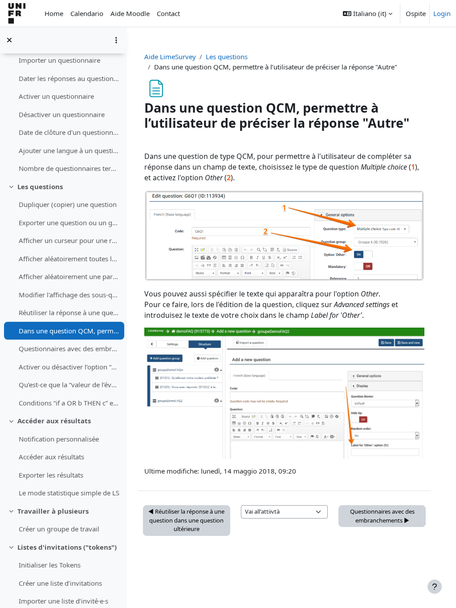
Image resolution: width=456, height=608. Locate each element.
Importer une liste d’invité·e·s (63, 600)
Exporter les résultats (51, 474)
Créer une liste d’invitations (60, 583)
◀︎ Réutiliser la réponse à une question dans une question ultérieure (186, 520)
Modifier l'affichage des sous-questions (69, 294)
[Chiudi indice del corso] (9, 40)
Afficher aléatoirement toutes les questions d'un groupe (69, 258)
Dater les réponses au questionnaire (69, 78)
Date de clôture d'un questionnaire (69, 132)
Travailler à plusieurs (53, 511)
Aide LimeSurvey (170, 56)
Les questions (40, 186)
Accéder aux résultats (54, 420)
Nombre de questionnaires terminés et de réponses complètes (69, 168)
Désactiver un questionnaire (62, 114)
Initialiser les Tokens (50, 564)
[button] (367, 13)
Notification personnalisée (59, 438)
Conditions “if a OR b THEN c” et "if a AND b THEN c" (69, 402)
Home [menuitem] (54, 13)
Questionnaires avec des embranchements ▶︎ (382, 515)
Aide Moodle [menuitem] (130, 13)
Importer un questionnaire (59, 60)
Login (442, 13)
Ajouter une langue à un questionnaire (69, 150)
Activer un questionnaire (56, 96)
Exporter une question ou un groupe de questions (69, 222)
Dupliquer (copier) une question (68, 204)
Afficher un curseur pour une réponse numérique (69, 240)
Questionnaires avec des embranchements (69, 348)
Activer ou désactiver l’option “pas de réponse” (69, 366)
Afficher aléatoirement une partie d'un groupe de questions (69, 276)
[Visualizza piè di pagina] (435, 587)
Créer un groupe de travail (59, 528)
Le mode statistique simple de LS (69, 492)
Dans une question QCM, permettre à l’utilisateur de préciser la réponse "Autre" (69, 330)
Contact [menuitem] (168, 13)
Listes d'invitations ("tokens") (67, 547)
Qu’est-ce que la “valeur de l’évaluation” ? (69, 384)
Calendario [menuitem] (86, 13)
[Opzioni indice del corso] (116, 40)
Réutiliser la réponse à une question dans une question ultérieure (69, 312)
